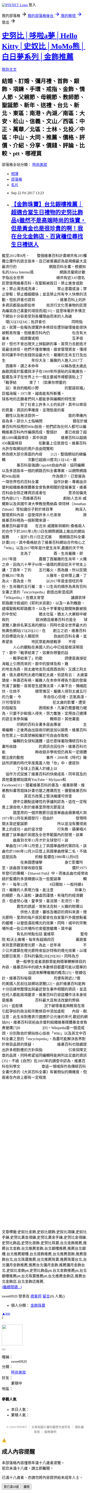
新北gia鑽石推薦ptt (57, 421)
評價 (84, 978)
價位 (64, 642)
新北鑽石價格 (64, 509)
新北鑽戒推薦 (57, 493)
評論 (68, 1011)
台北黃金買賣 (39, 884)
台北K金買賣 (65, 940)
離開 (27, 1486)
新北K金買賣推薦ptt (33, 267)
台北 (55, 537)
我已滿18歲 (11, 1486)
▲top (6, 1313)
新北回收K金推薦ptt (40, 278)
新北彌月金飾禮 (59, 322)
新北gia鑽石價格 (22, 620)
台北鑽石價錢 (35, 576)
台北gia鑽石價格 (15, 973)
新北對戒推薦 (32, 697)
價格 (33, 256)
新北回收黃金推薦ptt (55, 338)
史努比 (40, 305)
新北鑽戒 (46, 482)
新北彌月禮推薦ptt (53, 416)
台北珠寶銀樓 (24, 1000)
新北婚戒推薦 (28, 708)
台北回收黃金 (46, 1044)
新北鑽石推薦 (53, 862)
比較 (49, 631)
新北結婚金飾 (72, 945)
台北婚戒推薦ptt (52, 388)
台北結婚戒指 (31, 1028)
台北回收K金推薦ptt (36, 476)
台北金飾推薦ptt (18, 360)
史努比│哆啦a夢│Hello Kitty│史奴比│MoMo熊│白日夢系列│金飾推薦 (43, 46)
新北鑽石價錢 (35, 758)
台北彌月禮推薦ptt (42, 824)
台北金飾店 (48, 289)
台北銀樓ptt (22, 642)
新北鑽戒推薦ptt (47, 272)
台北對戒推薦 (42, 978)
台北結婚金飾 (42, 553)
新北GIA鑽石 (33, 1006)
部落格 (16, 179)
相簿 (14, 174)
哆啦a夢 (23, 382)
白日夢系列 (48, 366)
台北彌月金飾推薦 (57, 868)
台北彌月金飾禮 (67, 934)
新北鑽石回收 (17, 460)
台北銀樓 (46, 636)
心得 (31, 526)
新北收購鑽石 (28, 614)
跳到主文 (9, 69)
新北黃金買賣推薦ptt (70, 449)
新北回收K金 (64, 890)
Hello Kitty (30, 443)
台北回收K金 (31, 1066)
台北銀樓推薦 (28, 559)
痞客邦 (36, 1296)
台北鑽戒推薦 (39, 719)
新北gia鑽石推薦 (57, 598)
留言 (46, 1296)
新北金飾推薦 (28, 746)
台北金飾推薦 (61, 333)
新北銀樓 (49, 829)
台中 (35, 570)
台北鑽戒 (38, 581)
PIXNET (22, 1427)
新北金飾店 (77, 664)
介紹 (61, 432)
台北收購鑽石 (65, 818)
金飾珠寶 (37, 1305)
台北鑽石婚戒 (53, 658)
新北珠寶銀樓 (72, 879)
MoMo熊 (54, 438)
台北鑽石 (27, 691)
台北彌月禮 (15, 796)
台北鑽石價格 (72, 724)
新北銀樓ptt (26, 857)
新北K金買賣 (45, 300)
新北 (13, 537)
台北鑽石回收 (72, 515)
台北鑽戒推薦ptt (55, 1050)
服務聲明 (50, 1432)
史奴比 (14, 338)
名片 (14, 185)
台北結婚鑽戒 (52, 498)
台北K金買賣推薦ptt (36, 702)
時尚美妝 (39, 165)
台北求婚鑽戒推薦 (20, 752)
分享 (46, 454)
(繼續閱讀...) (12, 1287)
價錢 (80, 620)
